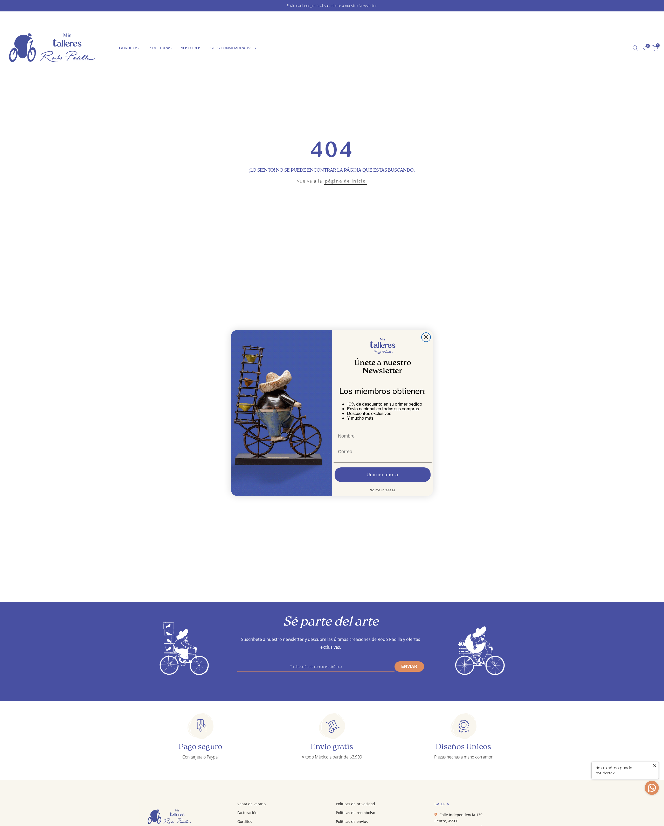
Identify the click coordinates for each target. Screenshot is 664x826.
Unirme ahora (382, 475)
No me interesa (383, 490)
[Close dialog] (426, 337)
